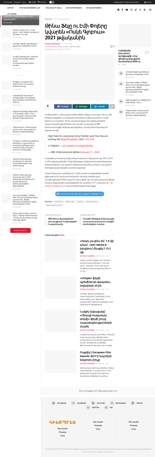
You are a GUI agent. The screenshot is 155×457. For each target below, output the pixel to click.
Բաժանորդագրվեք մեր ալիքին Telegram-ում (81, 194)
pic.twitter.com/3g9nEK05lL (78, 145)
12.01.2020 (68, 44)
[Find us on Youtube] (127, 9)
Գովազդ (17, 2)
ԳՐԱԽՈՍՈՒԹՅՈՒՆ (94, 8)
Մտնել (148, 2)
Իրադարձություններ (62, 19)
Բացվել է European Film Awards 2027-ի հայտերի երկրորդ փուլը (23, 84)
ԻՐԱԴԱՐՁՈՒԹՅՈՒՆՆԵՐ (29, 8)
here (115, 391)
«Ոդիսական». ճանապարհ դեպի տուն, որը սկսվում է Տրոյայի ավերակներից (25, 129)
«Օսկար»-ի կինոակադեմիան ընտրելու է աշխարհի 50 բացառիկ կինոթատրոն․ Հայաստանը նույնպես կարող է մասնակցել (26, 145)
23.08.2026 (101, 363)
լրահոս (80, 202)
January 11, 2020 (90, 152)
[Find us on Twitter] (140, 9)
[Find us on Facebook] (122, 9)
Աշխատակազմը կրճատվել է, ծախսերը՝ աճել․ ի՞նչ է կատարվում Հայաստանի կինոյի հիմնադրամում (25, 114)
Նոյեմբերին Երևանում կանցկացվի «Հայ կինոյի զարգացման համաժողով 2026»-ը (24, 98)
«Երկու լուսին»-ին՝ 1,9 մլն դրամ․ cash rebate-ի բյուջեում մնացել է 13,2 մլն (26, 32)
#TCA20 (90, 139)
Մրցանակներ (74, 46)
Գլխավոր (48, 19)
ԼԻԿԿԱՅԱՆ (12, 14)
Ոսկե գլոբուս (92, 202)
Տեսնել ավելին (20, 230)
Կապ (24, 2)
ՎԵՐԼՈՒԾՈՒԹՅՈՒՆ (74, 8)
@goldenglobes (69, 139)
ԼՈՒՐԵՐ (10, 8)
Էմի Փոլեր (58, 202)
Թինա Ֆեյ (70, 202)
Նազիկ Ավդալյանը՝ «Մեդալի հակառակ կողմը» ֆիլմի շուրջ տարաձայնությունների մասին (96, 319)
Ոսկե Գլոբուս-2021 (54, 205)
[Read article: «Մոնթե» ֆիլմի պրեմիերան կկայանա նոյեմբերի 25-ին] (60, 287)
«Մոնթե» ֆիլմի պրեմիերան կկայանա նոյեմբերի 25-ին (25, 44)
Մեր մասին (8, 2)
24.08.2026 (101, 256)
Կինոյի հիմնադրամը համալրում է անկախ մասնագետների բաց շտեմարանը (22, 162)
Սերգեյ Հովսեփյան (52, 44)
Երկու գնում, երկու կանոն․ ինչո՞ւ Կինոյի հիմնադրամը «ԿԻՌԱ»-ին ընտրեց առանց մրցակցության (25, 216)
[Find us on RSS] (145, 9)
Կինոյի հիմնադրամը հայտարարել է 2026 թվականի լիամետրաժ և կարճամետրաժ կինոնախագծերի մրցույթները (24, 180)
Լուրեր (65, 46)
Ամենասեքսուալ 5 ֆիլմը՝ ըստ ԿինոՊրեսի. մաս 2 (138, 101)
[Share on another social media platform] (112, 106)
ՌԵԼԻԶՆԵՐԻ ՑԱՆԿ (54, 8)
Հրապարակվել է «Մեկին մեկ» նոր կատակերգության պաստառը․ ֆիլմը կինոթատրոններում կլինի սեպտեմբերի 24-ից (25, 199)
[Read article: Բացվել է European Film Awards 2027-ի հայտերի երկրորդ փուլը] (60, 361)
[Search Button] (150, 10)
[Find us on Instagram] (131, 9)
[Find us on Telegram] (118, 9)
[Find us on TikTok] (136, 9)
